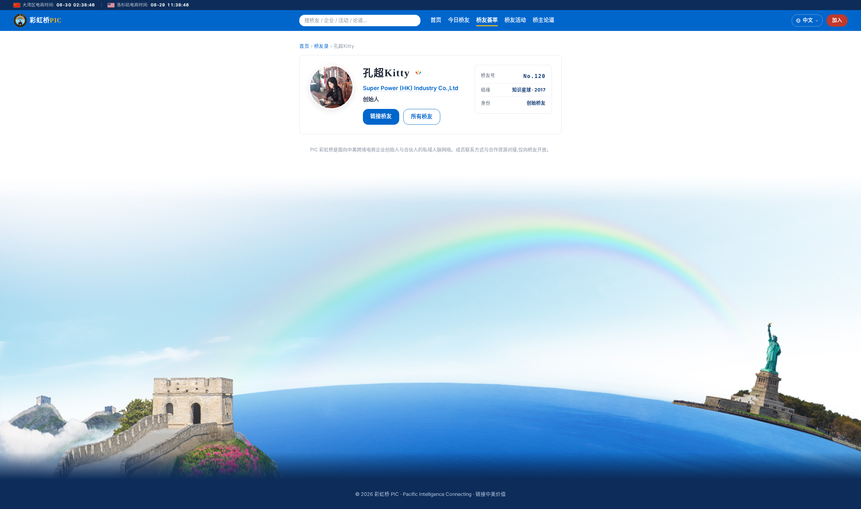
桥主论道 (543, 19)
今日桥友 (459, 19)
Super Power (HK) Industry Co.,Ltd (410, 88)
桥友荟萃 (487, 19)
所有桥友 (422, 116)
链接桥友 (381, 116)
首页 (435, 19)
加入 (837, 20)
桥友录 (321, 46)
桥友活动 (515, 19)
